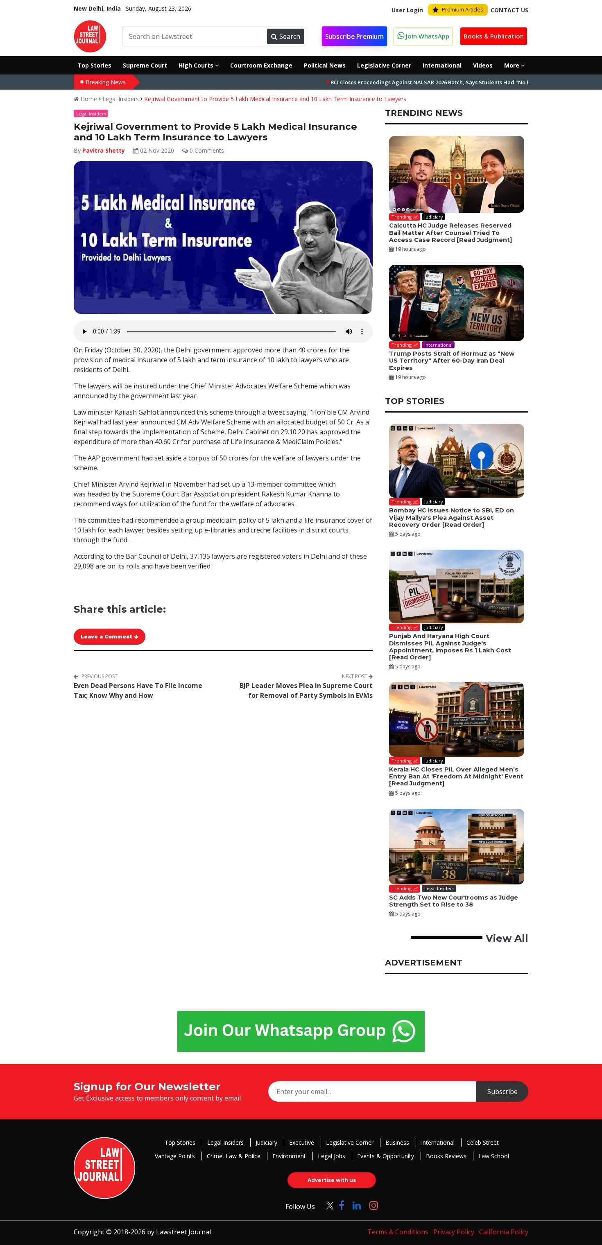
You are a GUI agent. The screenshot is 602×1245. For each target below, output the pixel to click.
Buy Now (383, 668)
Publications (323, 668)
